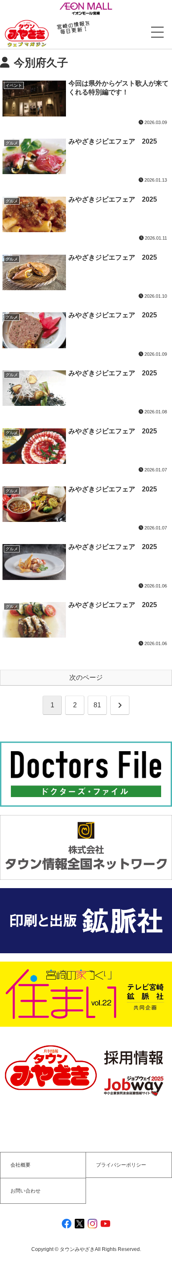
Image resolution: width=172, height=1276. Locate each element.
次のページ (86, 677)
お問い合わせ (25, 1191)
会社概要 (20, 1165)
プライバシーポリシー (121, 1165)
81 (97, 705)
